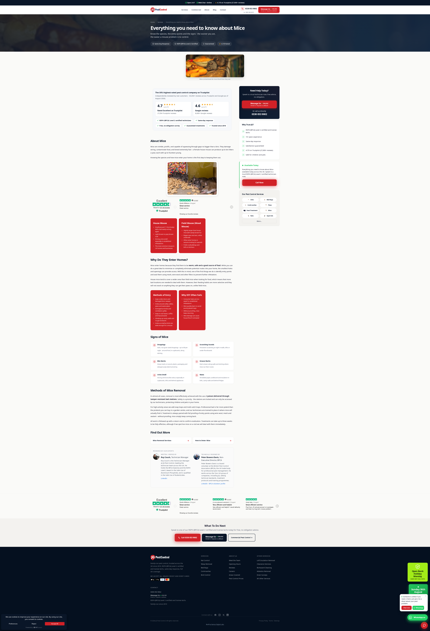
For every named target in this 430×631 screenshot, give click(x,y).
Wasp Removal (206, 564)
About (206, 10)
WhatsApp (419, 608)
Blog (214, 10)
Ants (252, 200)
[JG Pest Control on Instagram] (219, 615)
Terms (271, 621)
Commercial (196, 10)
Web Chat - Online (205, 3)
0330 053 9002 (251, 8)
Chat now (406, 608)
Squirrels (270, 216)
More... (259, 221)
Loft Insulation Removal (266, 560)
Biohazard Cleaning (264, 568)
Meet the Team (234, 560)
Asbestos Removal (264, 571)
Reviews (232, 568)
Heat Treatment (252, 210)
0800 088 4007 (250, 12)
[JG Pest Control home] (158, 9)
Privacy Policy (263, 621)
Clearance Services (264, 564)
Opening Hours (235, 564)
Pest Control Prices (236, 578)
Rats (252, 216)
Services (184, 10)
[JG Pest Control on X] (224, 615)
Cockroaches (252, 205)
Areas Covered (234, 575)
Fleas (270, 205)
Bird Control (205, 575)
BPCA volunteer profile (217, 484)
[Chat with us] (424, 625)
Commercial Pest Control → (241, 537)
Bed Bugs (270, 200)
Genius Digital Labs (217, 624)
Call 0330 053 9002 (189, 537)
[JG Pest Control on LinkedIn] (228, 615)
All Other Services (263, 578)
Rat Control (205, 560)
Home (152, 22)
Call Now (259, 182)
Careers (232, 571)
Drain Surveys (262, 575)
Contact (223, 10)
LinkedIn (164, 478)
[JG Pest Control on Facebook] (215, 615)
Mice (269, 210)
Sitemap (277, 621)
